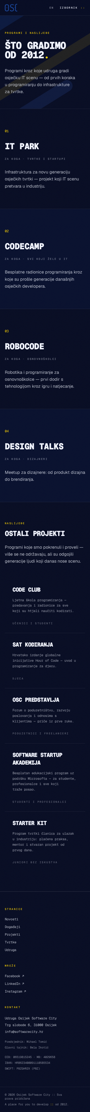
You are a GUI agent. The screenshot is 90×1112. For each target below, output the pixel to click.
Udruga (10, 950)
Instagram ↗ (15, 991)
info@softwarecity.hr (24, 1031)
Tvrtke (10, 942)
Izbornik (72, 7)
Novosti (11, 919)
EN (51, 7)
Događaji (12, 927)
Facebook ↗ (14, 976)
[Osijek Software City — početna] (11, 8)
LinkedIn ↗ (14, 983)
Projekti (12, 934)
